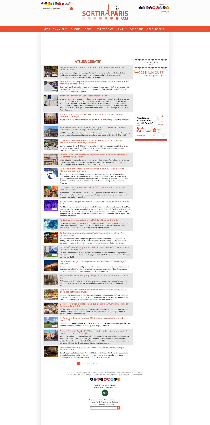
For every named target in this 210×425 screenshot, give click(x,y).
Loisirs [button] (87, 29)
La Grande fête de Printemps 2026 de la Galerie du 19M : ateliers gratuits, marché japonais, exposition (91, 141)
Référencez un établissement (118, 372)
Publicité (70, 372)
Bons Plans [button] (136, 29)
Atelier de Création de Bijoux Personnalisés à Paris (84, 95)
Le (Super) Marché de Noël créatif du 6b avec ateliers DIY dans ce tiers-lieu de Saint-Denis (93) (95, 248)
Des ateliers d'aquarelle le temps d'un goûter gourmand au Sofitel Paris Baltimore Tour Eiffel (95, 304)
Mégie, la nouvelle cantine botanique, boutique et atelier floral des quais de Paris (92, 68)
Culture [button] (75, 29)
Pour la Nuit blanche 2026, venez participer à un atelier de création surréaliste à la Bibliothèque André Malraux (92, 128)
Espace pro (165, 12)
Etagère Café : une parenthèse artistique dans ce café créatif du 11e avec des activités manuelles (93, 290)
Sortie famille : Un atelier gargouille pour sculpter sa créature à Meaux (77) (94, 276)
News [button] (47, 29)
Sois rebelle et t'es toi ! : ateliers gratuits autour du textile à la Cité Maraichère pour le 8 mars (92, 169)
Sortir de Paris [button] (155, 29)
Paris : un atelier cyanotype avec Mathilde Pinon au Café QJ (89, 220)
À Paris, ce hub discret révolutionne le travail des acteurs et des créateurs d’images (91, 115)
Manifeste (72, 375)
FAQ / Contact (137, 372)
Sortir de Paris (137, 375)
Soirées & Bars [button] (105, 29)
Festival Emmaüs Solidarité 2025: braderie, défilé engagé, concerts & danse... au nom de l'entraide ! (93, 332)
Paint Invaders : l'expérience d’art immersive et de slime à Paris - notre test (94, 202)
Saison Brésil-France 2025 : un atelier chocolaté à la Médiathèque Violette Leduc (92, 348)
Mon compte (124, 375)
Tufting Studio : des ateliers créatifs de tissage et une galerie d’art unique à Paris (92, 234)
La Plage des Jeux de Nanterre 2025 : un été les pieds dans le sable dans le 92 (92, 319)
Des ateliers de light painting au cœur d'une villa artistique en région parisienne (93, 262)
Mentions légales (84, 375)
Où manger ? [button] (60, 29)
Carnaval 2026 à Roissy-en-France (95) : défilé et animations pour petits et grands (92, 188)
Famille (122, 29)
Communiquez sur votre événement (90, 372)
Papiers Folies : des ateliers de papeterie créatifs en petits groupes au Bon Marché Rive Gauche (94, 155)
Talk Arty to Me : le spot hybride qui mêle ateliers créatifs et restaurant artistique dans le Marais (94, 82)
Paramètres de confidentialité (105, 375)
